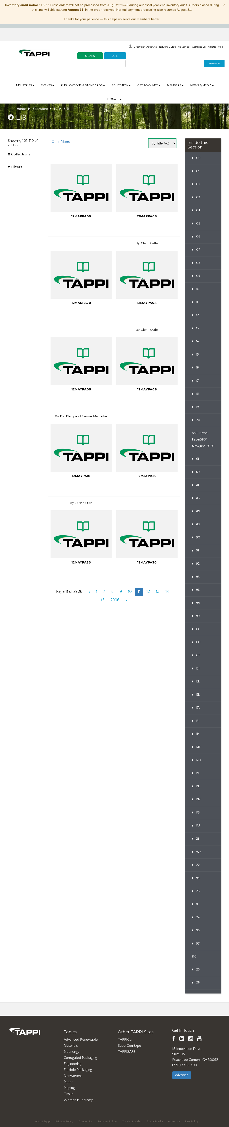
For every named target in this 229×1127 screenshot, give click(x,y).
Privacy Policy (64, 1121)
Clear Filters (61, 142)
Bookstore (40, 109)
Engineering (73, 1064)
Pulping (69, 1088)
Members (174, 85)
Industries (23, 85)
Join (115, 55)
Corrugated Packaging (80, 1058)
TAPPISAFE (126, 1052)
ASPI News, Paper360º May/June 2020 (203, 439)
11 (139, 591)
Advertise (183, 46)
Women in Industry (78, 1100)
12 (148, 591)
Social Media (155, 1121)
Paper (68, 1082)
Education (120, 85)
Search (214, 63)
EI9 (66, 109)
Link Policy (192, 1121)
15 (102, 600)
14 (167, 591)
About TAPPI (216, 46)
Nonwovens (73, 1076)
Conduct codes (132, 1121)
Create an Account (145, 46)
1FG (194, 956)
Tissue (69, 1094)
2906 (114, 600)
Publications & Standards (82, 85)
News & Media (201, 85)
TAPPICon (125, 1040)
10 (130, 591)
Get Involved (147, 85)
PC (56, 109)
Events (46, 85)
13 (157, 591)
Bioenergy (71, 1052)
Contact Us (199, 46)
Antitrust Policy (107, 1121)
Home (22, 109)
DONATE (113, 99)
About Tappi (43, 1121)
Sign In (90, 55)
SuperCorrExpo (129, 1046)
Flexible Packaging (78, 1070)
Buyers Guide (167, 46)
